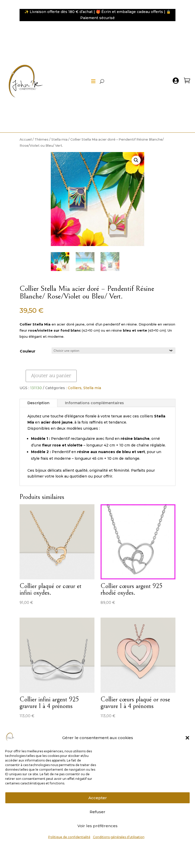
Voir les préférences (97, 825)
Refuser (97, 811)
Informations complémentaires (94, 403)
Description (38, 403)
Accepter (97, 797)
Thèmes (41, 139)
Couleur (27, 351)
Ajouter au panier (51, 375)
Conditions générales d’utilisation (118, 837)
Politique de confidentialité (69, 837)
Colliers (75, 388)
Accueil (26, 139)
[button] (187, 737)
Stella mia (59, 139)
